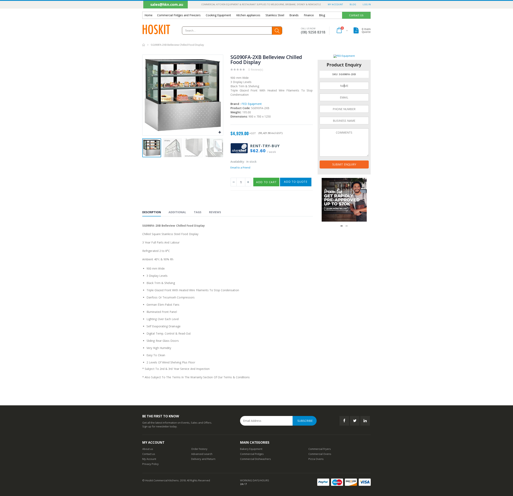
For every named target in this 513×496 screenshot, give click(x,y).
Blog (353, 4)
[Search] (277, 31)
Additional (177, 212)
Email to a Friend (240, 167)
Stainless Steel (275, 15)
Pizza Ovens (316, 459)
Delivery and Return (203, 459)
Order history (199, 449)
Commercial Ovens (319, 454)
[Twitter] (355, 421)
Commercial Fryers (319, 449)
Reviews (215, 212)
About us (147, 449)
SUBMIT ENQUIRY (344, 164)
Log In (367, 4)
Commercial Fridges (252, 454)
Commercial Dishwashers (255, 459)
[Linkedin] (365, 421)
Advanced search (201, 454)
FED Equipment (246, 104)
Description (151, 212)
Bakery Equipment (251, 449)
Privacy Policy (150, 464)
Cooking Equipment (218, 15)
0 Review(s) (255, 69)
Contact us (148, 454)
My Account (335, 4)
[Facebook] (344, 421)
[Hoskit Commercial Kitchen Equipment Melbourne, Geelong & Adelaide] (156, 30)
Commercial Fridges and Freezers (179, 15)
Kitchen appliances (248, 15)
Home (143, 45)
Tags (197, 212)
